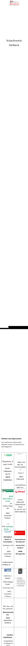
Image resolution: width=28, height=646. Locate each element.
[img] (14, 167)
